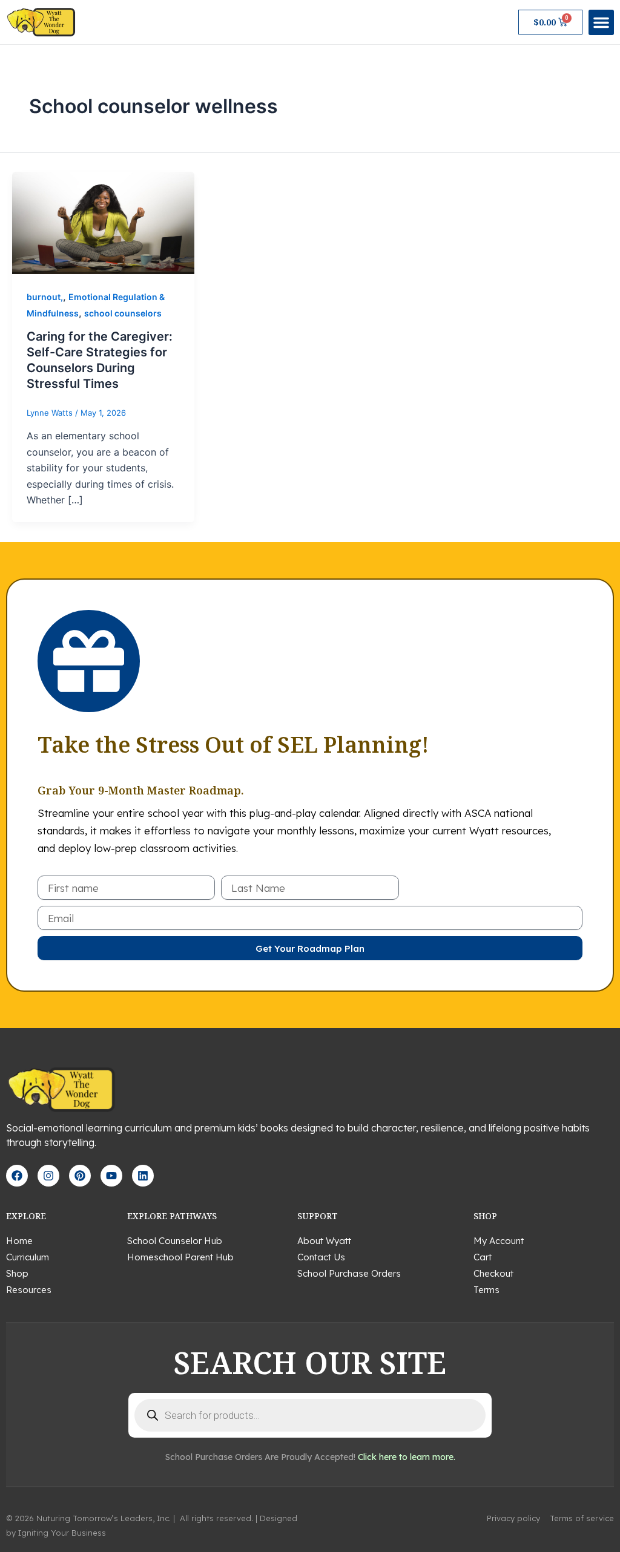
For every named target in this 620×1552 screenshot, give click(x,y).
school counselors (123, 313)
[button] (601, 22)
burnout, (45, 297)
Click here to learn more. (406, 1457)
